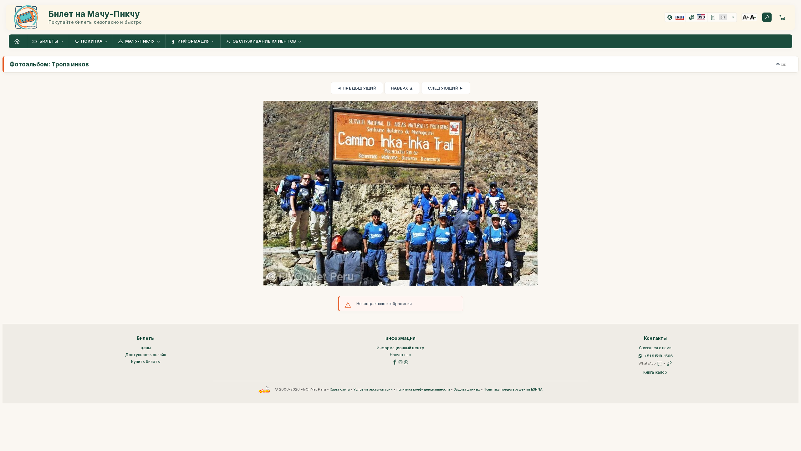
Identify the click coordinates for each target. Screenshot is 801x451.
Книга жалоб (655, 372)
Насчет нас (400, 354)
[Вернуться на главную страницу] (18, 41)
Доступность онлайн (145, 354)
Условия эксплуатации (373, 389)
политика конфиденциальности (423, 389)
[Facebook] (395, 361)
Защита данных (467, 389)
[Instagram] (400, 361)
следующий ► (445, 88)
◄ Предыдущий (356, 88)
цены (146, 347)
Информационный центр (400, 347)
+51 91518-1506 (659, 356)
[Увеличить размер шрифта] (745, 17)
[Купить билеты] (782, 17)
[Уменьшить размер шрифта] (753, 17)
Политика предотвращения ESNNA (513, 389)
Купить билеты (146, 361)
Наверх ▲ (402, 88)
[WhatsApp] (406, 361)
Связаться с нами (655, 347)
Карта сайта (340, 389)
